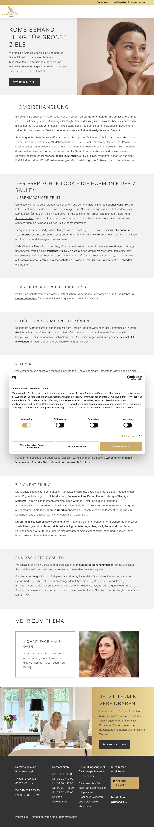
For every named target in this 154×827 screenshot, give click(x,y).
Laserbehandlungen (77, 230)
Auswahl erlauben (77, 446)
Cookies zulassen (121, 446)
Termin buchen (103, 2)
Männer (101, 491)
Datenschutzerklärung (44, 816)
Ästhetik (47, 116)
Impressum (22, 816)
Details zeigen (128, 436)
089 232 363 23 (140, 2)
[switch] (60, 425)
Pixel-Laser (102, 230)
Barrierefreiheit (68, 816)
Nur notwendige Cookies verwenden (33, 446)
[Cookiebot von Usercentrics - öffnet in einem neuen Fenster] (129, 377)
